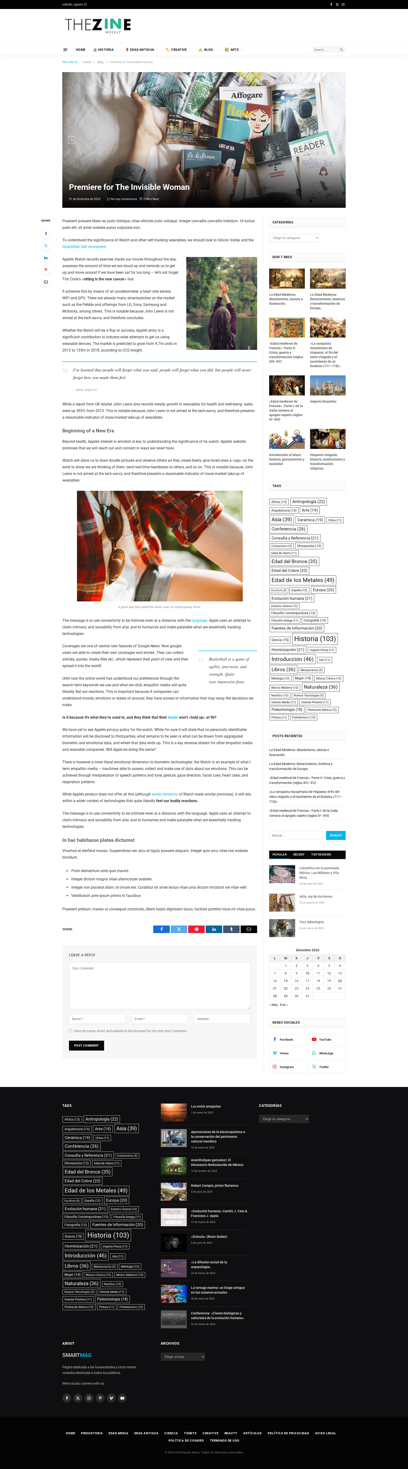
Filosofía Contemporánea (293, 613)
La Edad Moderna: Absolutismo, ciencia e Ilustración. (286, 299)
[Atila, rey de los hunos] (282, 903)
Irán (324, 660)
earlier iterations (165, 794)
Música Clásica (328, 678)
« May (273, 1005)
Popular (279, 854)
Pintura (279, 717)
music (173, 717)
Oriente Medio (283, 702)
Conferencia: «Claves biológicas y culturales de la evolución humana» (217, 1315)
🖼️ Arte (232, 50)
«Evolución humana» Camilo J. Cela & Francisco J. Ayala (219, 1213)
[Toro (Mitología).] (282, 928)
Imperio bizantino (323, 401)
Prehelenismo (303, 717)
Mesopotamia (312, 670)
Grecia (280, 640)
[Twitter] (46, 245)
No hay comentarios (124, 199)
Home (80, 50)
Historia (315, 639)
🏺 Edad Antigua (139, 50)
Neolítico (280, 695)
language (199, 620)
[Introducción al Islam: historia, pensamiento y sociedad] (287, 439)
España (299, 590)
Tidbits (190, 1433)
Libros (283, 669)
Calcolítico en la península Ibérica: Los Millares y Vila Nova (319, 872)
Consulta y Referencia (295, 538)
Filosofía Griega (284, 620)
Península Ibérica (322, 710)
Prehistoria (92, 1433)
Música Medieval (284, 687)
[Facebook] (46, 233)
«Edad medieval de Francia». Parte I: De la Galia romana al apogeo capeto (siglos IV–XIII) (286, 410)
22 (286, 988)
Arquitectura (284, 510)
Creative (210, 1433)
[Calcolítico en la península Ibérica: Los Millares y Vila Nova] (282, 874)
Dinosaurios (309, 546)
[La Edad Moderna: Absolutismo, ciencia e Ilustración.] (287, 279)
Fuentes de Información (297, 628)
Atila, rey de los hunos (315, 896)
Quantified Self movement (84, 246)
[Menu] (66, 49)
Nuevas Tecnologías (309, 695)
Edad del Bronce (294, 561)
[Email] (46, 282)
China (335, 520)
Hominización (288, 649)
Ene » (284, 1005)
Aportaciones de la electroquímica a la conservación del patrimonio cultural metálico (218, 1136)
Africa (279, 502)
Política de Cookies (186, 1440)
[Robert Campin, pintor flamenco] (174, 1192)
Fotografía (315, 620)
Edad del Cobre (289, 570)
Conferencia (289, 529)
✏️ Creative (176, 50)
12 (329, 973)
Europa (323, 589)
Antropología (308, 501)
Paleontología (287, 709)
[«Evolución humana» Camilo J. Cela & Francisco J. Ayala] (174, 1217)
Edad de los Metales (303, 580)
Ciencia (171, 1433)
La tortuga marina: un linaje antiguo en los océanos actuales (218, 1290)
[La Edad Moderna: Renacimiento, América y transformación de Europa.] (328, 279)
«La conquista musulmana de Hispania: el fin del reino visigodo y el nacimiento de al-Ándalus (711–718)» (325, 355)
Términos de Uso (224, 1440)
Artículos (252, 1433)
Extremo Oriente (284, 606)
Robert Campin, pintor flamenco (214, 1185)
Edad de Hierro (284, 553)
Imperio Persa (322, 650)
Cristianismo (281, 546)
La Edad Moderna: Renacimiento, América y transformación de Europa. (327, 301)
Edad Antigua (146, 1433)
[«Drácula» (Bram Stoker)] (174, 1243)
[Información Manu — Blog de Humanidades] (98, 26)
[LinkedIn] (46, 257)
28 (275, 996)
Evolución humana (292, 598)
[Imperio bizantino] (328, 385)
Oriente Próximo (315, 702)
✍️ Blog (206, 50)
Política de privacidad (288, 1433)
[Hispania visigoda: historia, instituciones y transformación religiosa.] (328, 439)
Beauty (231, 1433)
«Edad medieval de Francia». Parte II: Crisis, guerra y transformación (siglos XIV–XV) (286, 352)
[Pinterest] (46, 269)
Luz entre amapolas (206, 1106)
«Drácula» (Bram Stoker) (209, 1237)
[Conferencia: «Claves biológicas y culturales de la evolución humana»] (174, 1319)
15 (286, 981)
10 (307, 973)
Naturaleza (321, 687)
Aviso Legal (325, 1433)
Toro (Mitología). (312, 922)
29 (286, 996)
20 (340, 981)
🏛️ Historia (103, 50)
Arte (310, 510)
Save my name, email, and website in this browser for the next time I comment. (131, 1031)
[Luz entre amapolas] (174, 1112)
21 (275, 988)
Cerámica (310, 519)
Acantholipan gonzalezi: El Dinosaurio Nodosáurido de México (217, 1162)
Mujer (303, 678)
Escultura (278, 590)
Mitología (280, 678)
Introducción (293, 659)
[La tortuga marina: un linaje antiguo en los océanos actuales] (174, 1294)
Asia (282, 519)
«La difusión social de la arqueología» (209, 1264)
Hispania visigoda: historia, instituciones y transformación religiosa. (327, 461)
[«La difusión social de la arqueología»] (174, 1268)
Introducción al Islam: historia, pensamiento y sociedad (286, 459)
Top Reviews (321, 854)
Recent (299, 854)
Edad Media (118, 1433)
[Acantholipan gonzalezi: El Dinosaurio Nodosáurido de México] (174, 1166)
